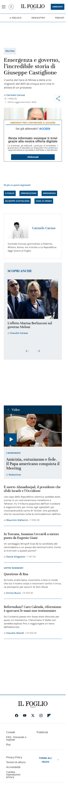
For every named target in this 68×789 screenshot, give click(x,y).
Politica (10, 51)
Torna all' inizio (45, 758)
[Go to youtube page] (24, 713)
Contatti (10, 730)
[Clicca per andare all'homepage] (33, 702)
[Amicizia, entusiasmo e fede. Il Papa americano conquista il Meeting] (33, 428)
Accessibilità (13, 765)
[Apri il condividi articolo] (58, 98)
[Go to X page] (32, 713)
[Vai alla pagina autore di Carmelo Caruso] (18, 228)
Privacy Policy (14, 755)
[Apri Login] (11, 6)
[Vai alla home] (33, 7)
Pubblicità (42, 730)
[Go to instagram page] (41, 713)
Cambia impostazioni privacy (13, 773)
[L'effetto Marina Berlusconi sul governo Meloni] (33, 298)
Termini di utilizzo (16, 760)
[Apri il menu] (3, 6)
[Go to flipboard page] (49, 713)
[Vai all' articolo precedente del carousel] (27, 349)
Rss (8, 742)
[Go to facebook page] (16, 713)
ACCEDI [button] (44, 128)
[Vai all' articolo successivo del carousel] (38, 349)
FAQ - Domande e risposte (16, 736)
